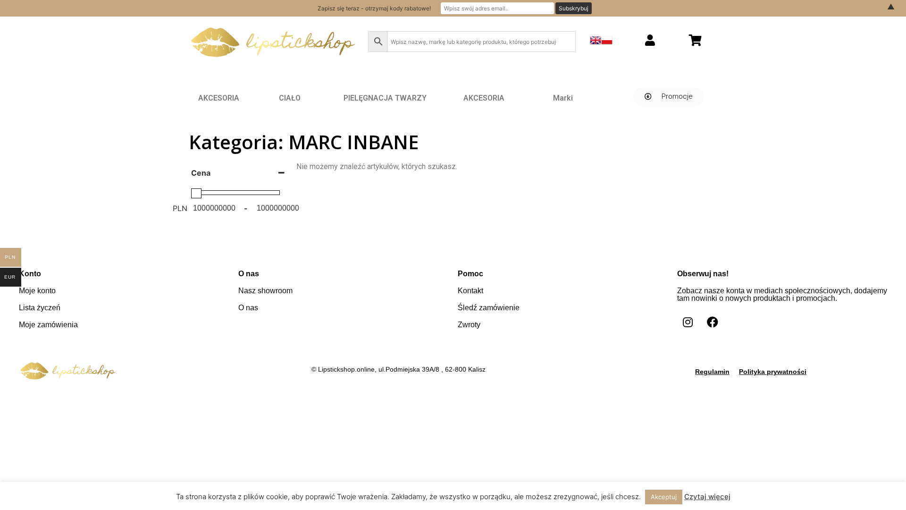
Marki (563, 98)
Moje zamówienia (48, 325)
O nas (248, 308)
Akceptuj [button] (664, 497)
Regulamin (712, 371)
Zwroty (469, 325)
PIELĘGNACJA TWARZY (385, 98)
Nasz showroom (265, 291)
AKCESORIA (218, 98)
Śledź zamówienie (489, 308)
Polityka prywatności (772, 371)
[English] (595, 43)
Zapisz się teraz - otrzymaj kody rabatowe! (374, 8)
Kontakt (470, 291)
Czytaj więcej (707, 496)
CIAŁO (290, 98)
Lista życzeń (39, 308)
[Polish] (606, 43)
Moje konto (37, 291)
